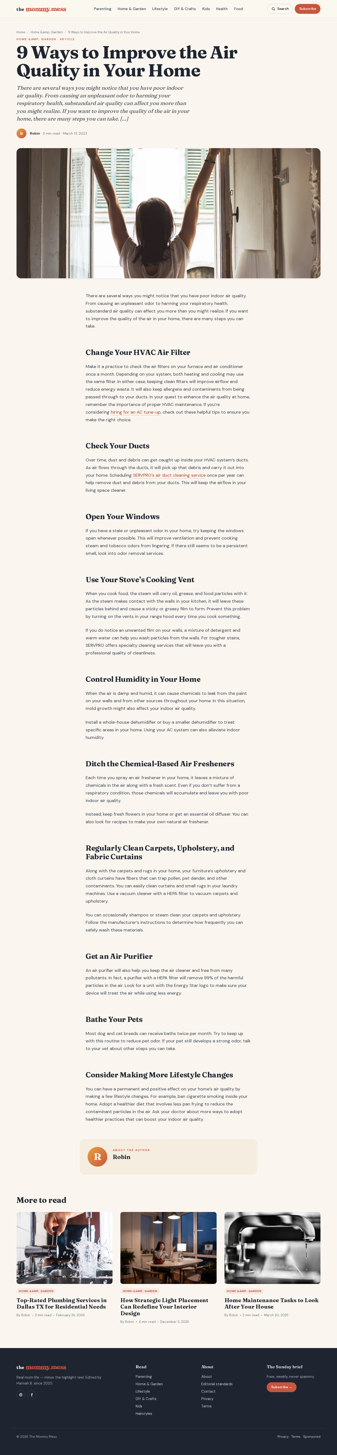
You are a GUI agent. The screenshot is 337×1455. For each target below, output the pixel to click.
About (206, 1376)
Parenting (102, 8)
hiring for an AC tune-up (136, 412)
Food (238, 8)
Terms (206, 1406)
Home (21, 32)
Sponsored (311, 1437)
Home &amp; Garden (47, 32)
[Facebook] (31, 1394)
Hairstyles (144, 1413)
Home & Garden (132, 8)
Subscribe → (281, 1387)
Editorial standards (217, 1384)
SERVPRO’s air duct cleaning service (169, 475)
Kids (206, 8)
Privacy (207, 1398)
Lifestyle (160, 8)
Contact (208, 1391)
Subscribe (307, 9)
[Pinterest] (21, 1394)
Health (222, 8)
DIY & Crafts (185, 8)
